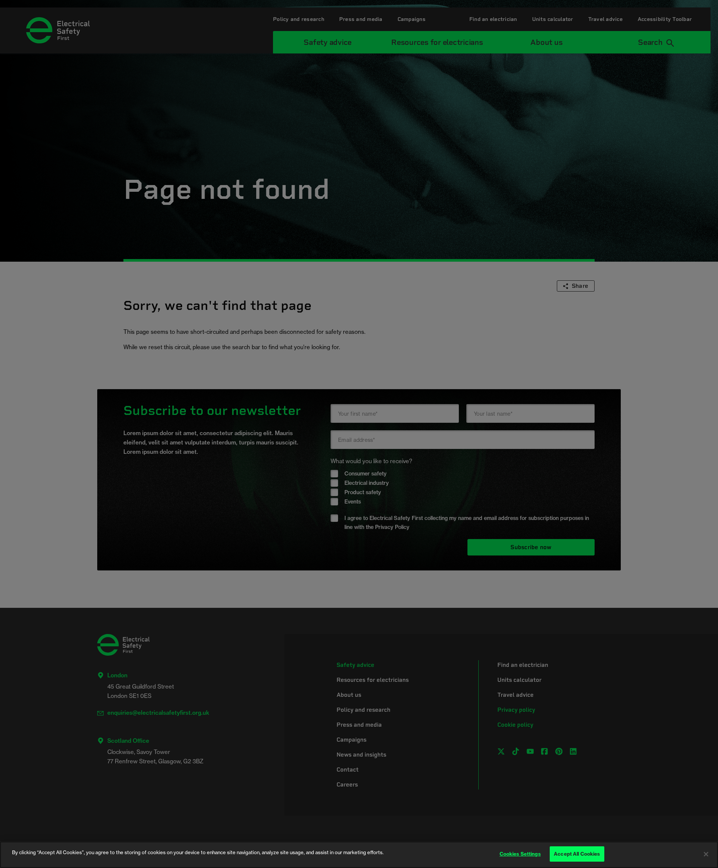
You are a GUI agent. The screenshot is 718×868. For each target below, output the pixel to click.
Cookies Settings (520, 854)
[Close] (706, 854)
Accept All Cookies (577, 854)
